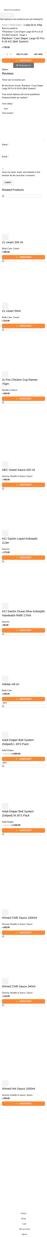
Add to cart (22, 54)
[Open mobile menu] (3, 4)
